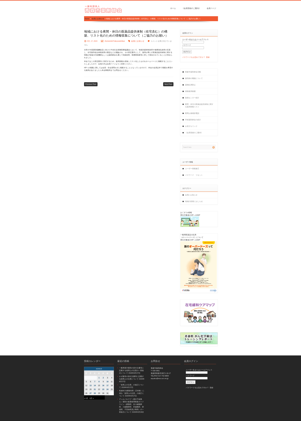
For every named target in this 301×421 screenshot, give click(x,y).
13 (90, 385)
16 (103, 385)
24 (107, 389)
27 (90, 393)
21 (95, 389)
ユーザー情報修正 (192, 169)
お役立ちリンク (191, 126)
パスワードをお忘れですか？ (193, 57)
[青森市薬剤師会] (103, 9)
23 (103, 389)
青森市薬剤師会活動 (193, 72)
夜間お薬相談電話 (192, 113)
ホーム (173, 8)
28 (95, 393)
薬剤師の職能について (194, 78)
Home (87, 19)
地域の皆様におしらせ (194, 201)
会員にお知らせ (98, 19)
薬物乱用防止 (190, 85)
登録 (208, 57)
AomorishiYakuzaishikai (115, 41)
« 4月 (86, 398)
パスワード (186, 45)
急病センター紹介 (192, 98)
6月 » (92, 398)
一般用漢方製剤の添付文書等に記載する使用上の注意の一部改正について (131, 370)
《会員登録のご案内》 (191, 8)
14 (95, 385)
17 (107, 385)
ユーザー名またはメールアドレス (195, 39)
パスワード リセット (194, 175)
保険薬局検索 (190, 91)
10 (107, 382)
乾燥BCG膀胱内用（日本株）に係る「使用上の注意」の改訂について (131, 393)
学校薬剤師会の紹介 (193, 120)
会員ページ (211, 8)
